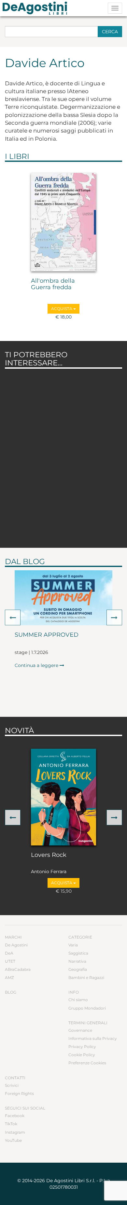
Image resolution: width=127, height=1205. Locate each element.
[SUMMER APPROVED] (63, 597)
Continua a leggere (37, 665)
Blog (10, 992)
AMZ (9, 977)
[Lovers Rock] (63, 797)
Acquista (62, 308)
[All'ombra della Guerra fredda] (63, 222)
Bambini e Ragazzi (86, 977)
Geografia (77, 969)
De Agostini (16, 945)
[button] (13, 617)
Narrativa (77, 961)
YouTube (13, 1140)
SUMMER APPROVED (46, 635)
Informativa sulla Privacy (92, 1038)
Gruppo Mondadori (87, 1008)
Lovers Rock (48, 855)
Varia (73, 945)
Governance (80, 1030)
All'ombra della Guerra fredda (53, 284)
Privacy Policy (82, 1046)
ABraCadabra (18, 969)
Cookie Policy (81, 1054)
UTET (10, 961)
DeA (9, 953)
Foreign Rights (19, 1093)
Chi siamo (78, 999)
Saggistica (78, 953)
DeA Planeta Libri (37, 8)
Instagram (15, 1132)
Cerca (110, 32)
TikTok (11, 1123)
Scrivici (12, 1085)
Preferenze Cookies (87, 1062)
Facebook (14, 1115)
